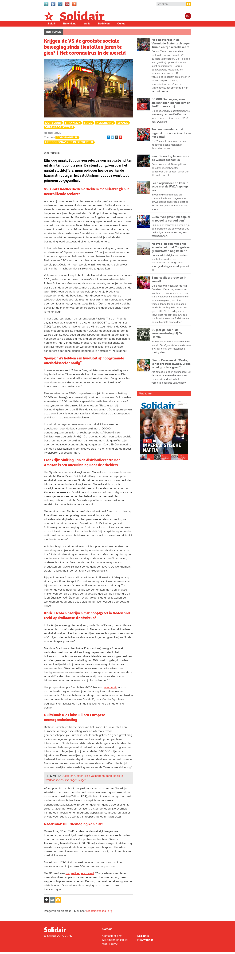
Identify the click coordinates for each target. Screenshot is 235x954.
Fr (188, 16)
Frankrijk (72, 123)
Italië (88, 123)
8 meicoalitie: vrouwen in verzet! (169, 279)
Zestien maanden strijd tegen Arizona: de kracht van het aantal (171, 133)
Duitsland (53, 123)
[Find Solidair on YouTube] (67, 6)
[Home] (58, 932)
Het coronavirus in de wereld (69, 142)
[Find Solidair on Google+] (60, 6)
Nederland (105, 123)
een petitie (110, 687)
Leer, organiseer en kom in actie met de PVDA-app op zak (170, 186)
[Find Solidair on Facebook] (53, 6)
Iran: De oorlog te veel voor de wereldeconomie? (170, 158)
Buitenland (69, 23)
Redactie (143, 936)
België (51, 23)
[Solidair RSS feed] (74, 6)
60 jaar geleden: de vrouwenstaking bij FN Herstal (167, 333)
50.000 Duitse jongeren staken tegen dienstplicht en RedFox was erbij (171, 102)
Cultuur (121, 23)
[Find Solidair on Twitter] (46, 6)
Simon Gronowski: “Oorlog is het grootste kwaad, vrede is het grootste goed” (171, 363)
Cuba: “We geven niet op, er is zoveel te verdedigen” (171, 218)
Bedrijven (104, 23)
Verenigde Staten (59, 127)
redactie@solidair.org (99, 911)
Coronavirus (67, 137)
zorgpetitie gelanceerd (80, 873)
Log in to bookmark (46, 900)
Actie (87, 23)
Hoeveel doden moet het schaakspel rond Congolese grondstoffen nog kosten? (171, 247)
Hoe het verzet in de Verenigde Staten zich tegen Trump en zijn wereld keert (171, 43)
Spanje (123, 123)
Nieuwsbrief (145, 940)
